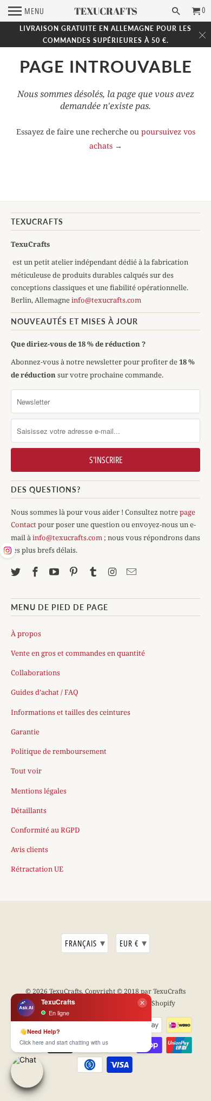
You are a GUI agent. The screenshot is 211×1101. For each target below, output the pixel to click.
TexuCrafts (65, 991)
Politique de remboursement (59, 751)
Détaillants (29, 810)
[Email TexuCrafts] (133, 571)
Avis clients (29, 849)
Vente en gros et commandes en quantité (78, 653)
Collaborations (35, 672)
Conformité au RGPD (45, 830)
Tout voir (26, 771)
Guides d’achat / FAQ (44, 692)
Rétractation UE (37, 869)
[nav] (26, 11)
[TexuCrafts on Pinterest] (75, 571)
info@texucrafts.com (106, 300)
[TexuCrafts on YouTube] (55, 571)
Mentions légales (39, 791)
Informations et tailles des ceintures (70, 712)
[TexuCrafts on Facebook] (36, 571)
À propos (26, 633)
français (85, 942)
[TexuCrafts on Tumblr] (94, 571)
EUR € (133, 942)
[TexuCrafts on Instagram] (114, 571)
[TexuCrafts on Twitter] (17, 571)
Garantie (25, 732)
